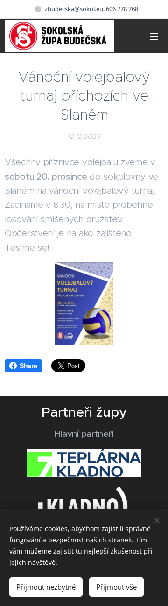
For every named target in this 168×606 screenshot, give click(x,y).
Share (28, 365)
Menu (154, 36)
